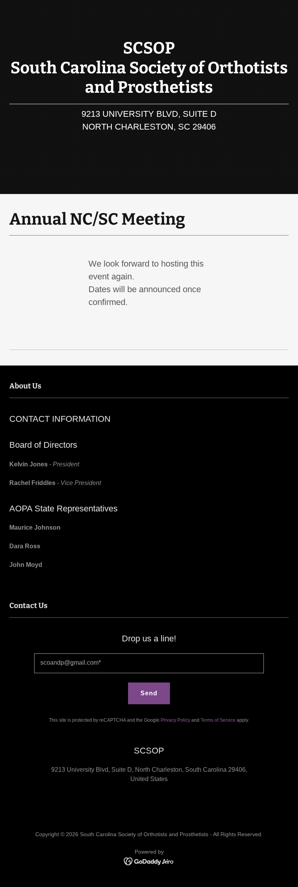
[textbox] (149, 663)
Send (149, 693)
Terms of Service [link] (218, 720)
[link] (149, 861)
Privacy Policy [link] (175, 720)
